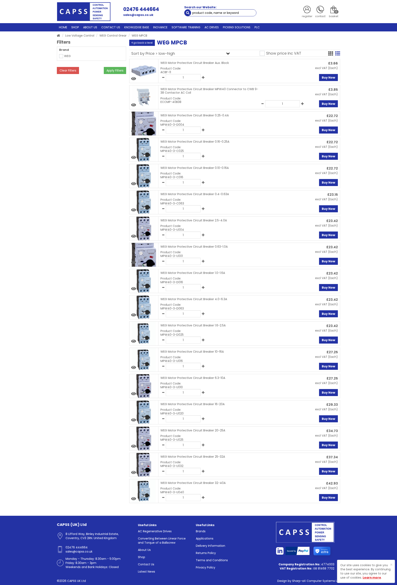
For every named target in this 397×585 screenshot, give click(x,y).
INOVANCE (160, 27)
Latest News (146, 571)
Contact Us (146, 564)
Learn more (372, 577)
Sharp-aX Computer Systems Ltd (316, 581)
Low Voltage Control (79, 35)
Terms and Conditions (212, 560)
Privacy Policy (205, 567)
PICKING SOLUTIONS (236, 27)
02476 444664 (141, 9)
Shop (141, 557)
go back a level (143, 42)
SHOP (75, 27)
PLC (257, 27)
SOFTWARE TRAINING (186, 27)
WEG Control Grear (113, 35)
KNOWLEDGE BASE (136, 27)
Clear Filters (68, 70)
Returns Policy (206, 553)
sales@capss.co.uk (138, 15)
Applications (204, 538)
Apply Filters (114, 70)
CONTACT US (110, 27)
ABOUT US (90, 27)
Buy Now (328, 77)
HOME (63, 27)
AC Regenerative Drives (155, 531)
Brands (201, 531)
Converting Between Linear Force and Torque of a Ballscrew (162, 540)
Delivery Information (210, 546)
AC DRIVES (211, 27)
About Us (144, 550)
